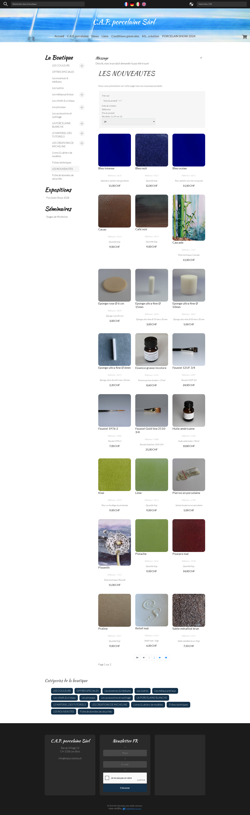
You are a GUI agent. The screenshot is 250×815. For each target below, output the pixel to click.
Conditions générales (125, 36)
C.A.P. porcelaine (78, 36)
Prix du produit (108, 113)
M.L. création (150, 36)
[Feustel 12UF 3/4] (188, 349)
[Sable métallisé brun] (188, 610)
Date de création (109, 106)
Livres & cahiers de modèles (62, 154)
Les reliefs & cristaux (63, 100)
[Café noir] (151, 211)
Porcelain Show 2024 (57, 197)
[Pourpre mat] (188, 535)
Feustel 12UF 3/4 (183, 367)
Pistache (141, 553)
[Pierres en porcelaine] (188, 474)
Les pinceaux (59, 107)
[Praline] (114, 610)
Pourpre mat (180, 553)
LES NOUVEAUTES (62, 168)
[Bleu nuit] (151, 150)
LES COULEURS (61, 65)
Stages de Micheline (57, 216)
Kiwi (101, 492)
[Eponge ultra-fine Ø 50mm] (188, 285)
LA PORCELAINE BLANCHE (61, 125)
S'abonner (125, 787)
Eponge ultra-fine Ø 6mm (114, 367)
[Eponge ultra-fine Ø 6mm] (114, 349)
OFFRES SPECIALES (63, 71)
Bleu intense (106, 168)
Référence (106, 109)
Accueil (59, 36)
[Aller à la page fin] (166, 658)
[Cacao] (114, 211)
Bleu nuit (141, 168)
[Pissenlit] (114, 542)
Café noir (141, 229)
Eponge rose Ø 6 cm (111, 303)
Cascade (177, 242)
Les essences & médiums (60, 80)
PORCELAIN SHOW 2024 (178, 36)
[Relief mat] (151, 610)
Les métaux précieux (63, 94)
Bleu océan (179, 168)
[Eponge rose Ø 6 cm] (114, 285)
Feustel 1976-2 (108, 428)
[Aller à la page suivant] (160, 658)
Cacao (102, 229)
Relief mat (142, 628)
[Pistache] (151, 535)
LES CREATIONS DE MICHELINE (63, 144)
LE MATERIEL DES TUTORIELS (62, 135)
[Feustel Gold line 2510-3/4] (151, 410)
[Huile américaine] (188, 410)
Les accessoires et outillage (62, 115)
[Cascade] (188, 218)
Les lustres (58, 88)
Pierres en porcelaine (186, 492)
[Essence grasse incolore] (151, 349)
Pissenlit (104, 567)
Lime (138, 492)
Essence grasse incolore (150, 367)
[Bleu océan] (188, 150)
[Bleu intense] (114, 150)
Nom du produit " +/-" (113, 100)
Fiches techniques (61, 162)
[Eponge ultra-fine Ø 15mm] (151, 285)
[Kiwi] (114, 474)
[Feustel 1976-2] (114, 410)
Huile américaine (183, 428)
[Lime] (151, 474)
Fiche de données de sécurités (63, 177)
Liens (105, 36)
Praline (103, 628)
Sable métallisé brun (185, 628)
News (95, 36)
